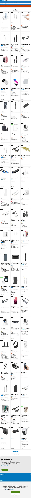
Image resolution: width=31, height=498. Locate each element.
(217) (5, 395)
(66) (25, 89)
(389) (15, 352)
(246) (25, 264)
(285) (5, 45)
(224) (15, 396)
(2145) (5, 242)
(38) (25, 373)
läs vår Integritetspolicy (11, 489)
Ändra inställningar (15, 495)
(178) (25, 308)
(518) (5, 352)
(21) (25, 241)
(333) (15, 46)
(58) (4, 221)
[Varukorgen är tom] (30, 2)
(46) (4, 89)
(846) (15, 157)
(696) (25, 439)
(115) (25, 67)
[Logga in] (28, 2)
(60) (25, 221)
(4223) (25, 135)
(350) (5, 417)
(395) (5, 438)
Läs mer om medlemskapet (4, 465)
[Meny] (1, 2)
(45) (25, 46)
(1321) (15, 242)
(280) (5, 179)
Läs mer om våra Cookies (5, 489)
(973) (5, 157)
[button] (17, 10)
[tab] (2, 0)
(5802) (25, 287)
